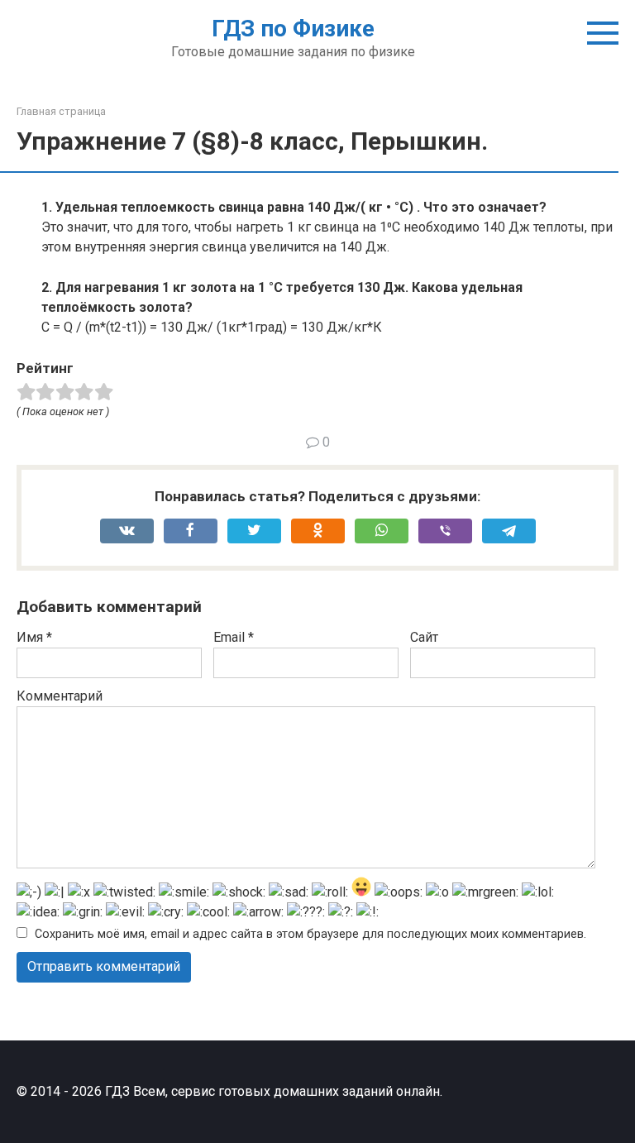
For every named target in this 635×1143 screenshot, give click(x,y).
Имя (34, 637)
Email (233, 637)
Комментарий (60, 696)
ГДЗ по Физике (293, 28)
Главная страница (61, 111)
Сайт (424, 637)
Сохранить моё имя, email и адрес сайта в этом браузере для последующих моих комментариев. (310, 934)
